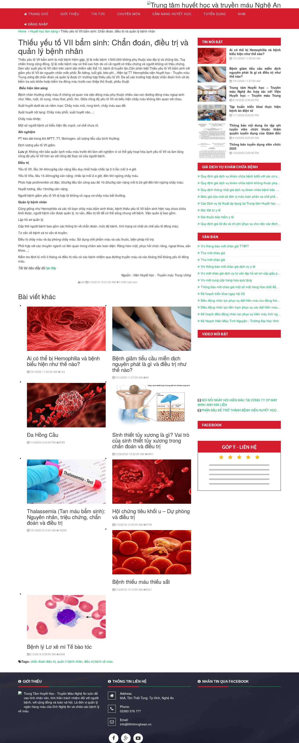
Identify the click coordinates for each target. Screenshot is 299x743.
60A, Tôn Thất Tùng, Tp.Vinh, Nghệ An (147, 698)
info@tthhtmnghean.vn (135, 724)
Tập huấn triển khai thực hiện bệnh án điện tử (255, 108)
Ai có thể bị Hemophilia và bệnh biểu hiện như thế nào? (63, 361)
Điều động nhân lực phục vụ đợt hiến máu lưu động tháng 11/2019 (241, 300)
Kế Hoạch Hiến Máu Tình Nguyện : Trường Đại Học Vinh (240, 321)
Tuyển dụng (215, 14)
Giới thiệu (69, 14)
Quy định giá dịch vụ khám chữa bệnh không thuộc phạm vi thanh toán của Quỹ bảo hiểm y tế (241, 183)
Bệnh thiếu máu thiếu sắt (141, 581)
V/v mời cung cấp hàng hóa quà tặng (226, 280)
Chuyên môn (128, 14)
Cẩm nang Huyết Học (172, 14)
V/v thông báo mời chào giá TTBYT (225, 246)
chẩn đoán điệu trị (43, 661)
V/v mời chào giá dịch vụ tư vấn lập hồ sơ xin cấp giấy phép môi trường (241, 273)
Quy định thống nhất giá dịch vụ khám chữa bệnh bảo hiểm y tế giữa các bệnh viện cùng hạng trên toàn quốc (241, 190)
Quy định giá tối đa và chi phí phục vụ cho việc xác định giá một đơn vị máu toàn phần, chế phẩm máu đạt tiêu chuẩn (241, 224)
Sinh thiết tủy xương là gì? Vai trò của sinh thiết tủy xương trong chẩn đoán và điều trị (150, 440)
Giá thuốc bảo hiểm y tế (217, 217)
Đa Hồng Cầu (42, 434)
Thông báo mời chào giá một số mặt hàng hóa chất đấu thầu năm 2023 (241, 287)
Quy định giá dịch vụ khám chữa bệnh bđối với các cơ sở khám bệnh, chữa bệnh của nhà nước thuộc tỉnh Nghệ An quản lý (241, 176)
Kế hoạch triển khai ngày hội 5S (223, 294)
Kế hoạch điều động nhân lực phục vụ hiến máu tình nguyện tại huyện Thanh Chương (241, 314)
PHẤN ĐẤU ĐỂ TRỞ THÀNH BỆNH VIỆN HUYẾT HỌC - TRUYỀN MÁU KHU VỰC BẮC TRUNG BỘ (238, 412)
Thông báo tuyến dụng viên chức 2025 (255, 146)
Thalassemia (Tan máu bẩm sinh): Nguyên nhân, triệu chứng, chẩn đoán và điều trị (66, 516)
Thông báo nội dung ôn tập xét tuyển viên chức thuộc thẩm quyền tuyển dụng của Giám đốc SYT (255, 131)
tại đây (51, 267)
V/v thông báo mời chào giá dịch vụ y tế (228, 266)
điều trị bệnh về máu (98, 661)
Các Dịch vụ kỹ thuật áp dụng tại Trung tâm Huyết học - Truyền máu (241, 203)
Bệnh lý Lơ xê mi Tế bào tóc (59, 646)
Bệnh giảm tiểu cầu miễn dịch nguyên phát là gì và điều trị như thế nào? (149, 363)
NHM (242, 14)
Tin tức (98, 14)
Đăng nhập (37, 24)
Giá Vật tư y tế (211, 210)
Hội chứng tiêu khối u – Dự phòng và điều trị (151, 513)
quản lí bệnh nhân (70, 661)
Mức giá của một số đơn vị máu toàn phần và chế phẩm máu (241, 196)
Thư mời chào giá (213, 253)
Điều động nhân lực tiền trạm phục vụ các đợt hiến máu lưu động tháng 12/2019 (241, 307)
